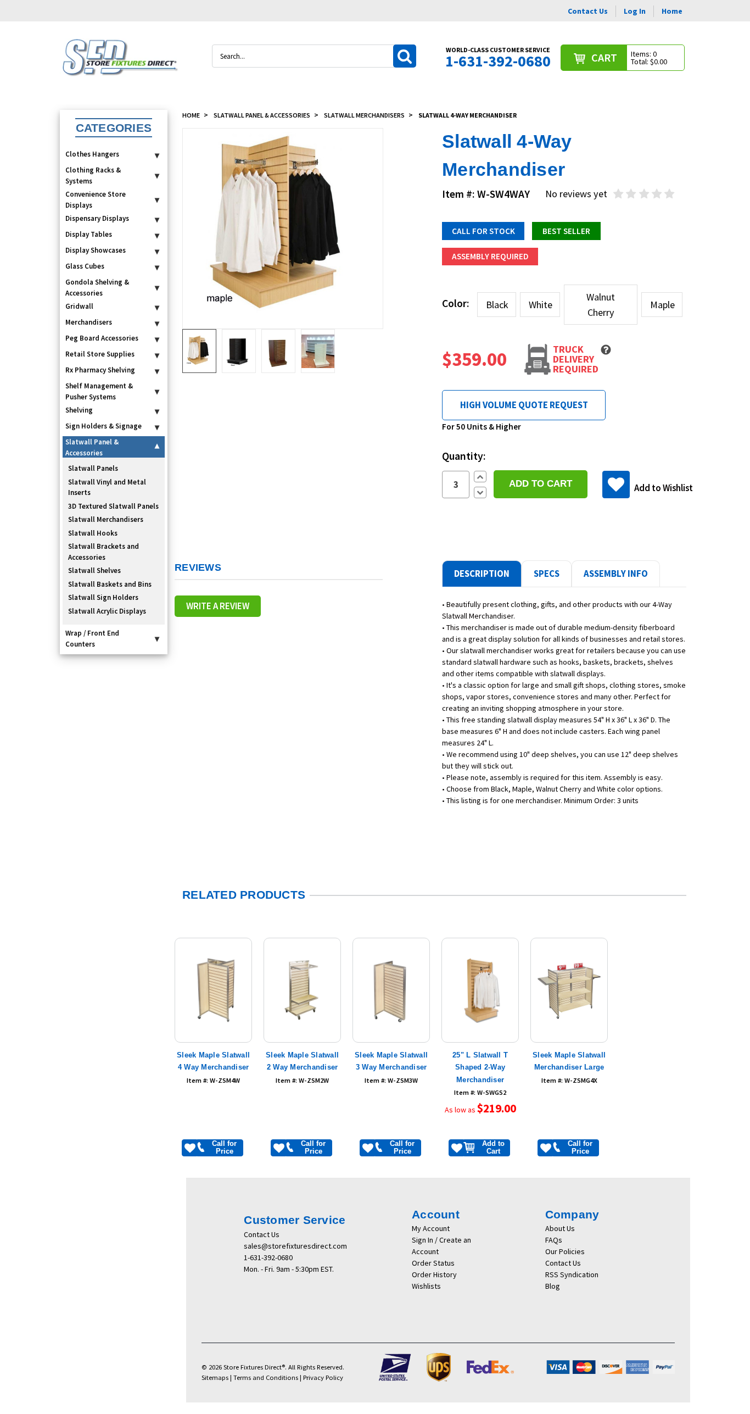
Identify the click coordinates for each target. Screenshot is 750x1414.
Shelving (79, 410)
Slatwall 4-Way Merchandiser (467, 115)
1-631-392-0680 (268, 1257)
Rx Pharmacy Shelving (100, 370)
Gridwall (79, 306)
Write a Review (217, 606)
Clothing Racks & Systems (93, 175)
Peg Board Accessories (101, 338)
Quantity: (464, 456)
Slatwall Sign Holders (103, 597)
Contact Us (588, 11)
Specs (546, 573)
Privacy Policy (323, 1377)
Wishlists (426, 1286)
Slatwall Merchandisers (105, 519)
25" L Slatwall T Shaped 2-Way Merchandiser (480, 1067)
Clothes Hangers (92, 154)
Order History (434, 1274)
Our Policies (565, 1251)
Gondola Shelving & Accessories (97, 287)
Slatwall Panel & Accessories (92, 447)
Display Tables (88, 234)
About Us (560, 1228)
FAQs (553, 1240)
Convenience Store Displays (95, 200)
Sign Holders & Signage (103, 426)
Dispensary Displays (97, 218)
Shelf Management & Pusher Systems (99, 391)
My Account (431, 1228)
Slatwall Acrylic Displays (107, 611)
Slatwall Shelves (94, 570)
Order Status (433, 1263)
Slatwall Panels (93, 468)
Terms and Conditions (265, 1377)
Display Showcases (95, 250)
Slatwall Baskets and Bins (110, 584)
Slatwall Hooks (92, 533)
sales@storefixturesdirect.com (295, 1246)
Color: (455, 303)
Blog (552, 1286)
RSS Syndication (571, 1274)
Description (482, 573)
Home (672, 11)
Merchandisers (88, 322)
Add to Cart (493, 1147)
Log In (635, 11)
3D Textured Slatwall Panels (113, 506)
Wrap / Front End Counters (92, 638)
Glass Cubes (84, 266)
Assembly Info (616, 573)
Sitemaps (215, 1377)
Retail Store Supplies (100, 354)
